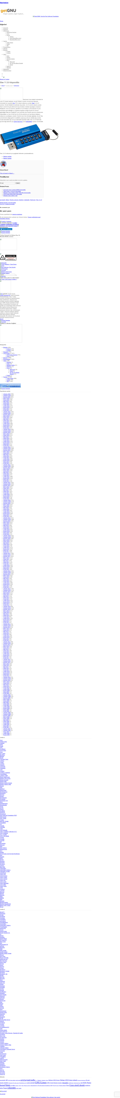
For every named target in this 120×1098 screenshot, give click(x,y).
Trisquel (2, 1040)
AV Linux (2, 753)
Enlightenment (4, 803)
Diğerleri (9, 67)
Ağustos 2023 (6, 447)
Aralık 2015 (6, 583)
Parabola (2, 937)
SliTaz (1, 1003)
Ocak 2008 (6, 723)
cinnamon (43, 1080)
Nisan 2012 (6, 647)
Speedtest (2, 1014)
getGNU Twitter (4, 821)
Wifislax (2, 1062)
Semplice (2, 993)
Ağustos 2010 (6, 677)
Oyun (8, 60)
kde (82, 1082)
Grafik (8, 44)
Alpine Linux (3, 741)
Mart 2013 (6, 631)
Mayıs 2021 (6, 487)
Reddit (1, 975)
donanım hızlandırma (82, 1080)
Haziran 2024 (6, 432)
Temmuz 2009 (7, 696)
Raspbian (2, 972)
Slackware (33, 200)
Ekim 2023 (6, 444)
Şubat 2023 (6, 456)
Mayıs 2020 (6, 504)
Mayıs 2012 (6, 646)
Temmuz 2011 (7, 661)
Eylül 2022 (6, 463)
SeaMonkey (3, 991)
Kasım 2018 (6, 531)
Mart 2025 (6, 419)
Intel (1, 846)
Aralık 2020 (6, 494)
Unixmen (2, 1050)
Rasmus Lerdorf (27, 1085)
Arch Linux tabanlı (11, 1080)
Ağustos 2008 (6, 712)
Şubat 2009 (6, 703)
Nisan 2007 (6, 731)
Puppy (1, 965)
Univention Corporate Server (7, 1049)
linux (7, 1085)
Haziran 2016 (6, 574)
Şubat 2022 (6, 473)
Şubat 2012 (6, 650)
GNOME (2, 827)
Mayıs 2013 (6, 628)
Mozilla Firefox (4, 902)
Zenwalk (2, 1071)
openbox (16, 1085)
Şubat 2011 (6, 668)
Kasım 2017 (6, 549)
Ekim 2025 (6, 408)
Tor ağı (54, 1085)
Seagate (2, 990)
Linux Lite (2, 880)
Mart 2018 (6, 543)
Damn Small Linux (5, 777)
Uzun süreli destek (77, 1085)
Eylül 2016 (6, 569)
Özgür (5, 1088)
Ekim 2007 (6, 726)
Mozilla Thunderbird (5, 904)
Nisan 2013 (6, 630)
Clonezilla (2, 766)
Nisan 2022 (6, 470)
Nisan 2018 (6, 541)
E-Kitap (8, 51)
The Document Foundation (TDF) (45, 1085)
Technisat (2, 1034)
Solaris (2, 1006)
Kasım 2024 (6, 425)
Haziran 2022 (6, 467)
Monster (2, 901)
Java (1, 850)
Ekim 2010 (6, 674)
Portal (11, 64)
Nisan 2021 (6, 488)
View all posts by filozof (7, 173)
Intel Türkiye (3, 848)
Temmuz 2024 (7, 431)
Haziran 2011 (6, 662)
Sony (1, 1009)
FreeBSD (2, 811)
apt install (2, 200)
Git (1, 824)
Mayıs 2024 (6, 434)
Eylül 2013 (6, 622)
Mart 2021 (6, 490)
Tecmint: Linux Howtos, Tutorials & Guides (11, 1033)
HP (1, 842)
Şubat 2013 (6, 633)
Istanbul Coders (11, 58)
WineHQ (2, 1064)
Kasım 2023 (6, 442)
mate (13, 1085)
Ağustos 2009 (6, 695)
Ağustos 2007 (6, 729)
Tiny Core (2, 1036)
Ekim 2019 (6, 515)
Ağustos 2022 (6, 464)
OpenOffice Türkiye (5, 925)
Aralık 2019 (6, 512)
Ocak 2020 (6, 510)
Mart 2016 (6, 578)
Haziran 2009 (6, 698)
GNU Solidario (4, 833)
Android (2, 743)
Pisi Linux (2, 956)
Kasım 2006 (6, 734)
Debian (11, 36)
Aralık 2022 (6, 459)
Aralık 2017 (6, 547)
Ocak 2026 (6, 404)
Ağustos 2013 (6, 624)
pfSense (2, 946)
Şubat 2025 (6, 420)
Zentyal (2, 1070)
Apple (1, 746)
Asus (1, 752)
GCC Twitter (3, 834)
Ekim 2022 (6, 462)
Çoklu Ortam (10, 42)
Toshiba (2, 1039)
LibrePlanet (3, 873)
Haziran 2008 (6, 715)
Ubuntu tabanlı (62, 1085)
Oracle (1, 929)
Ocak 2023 (6, 457)
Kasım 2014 (6, 602)
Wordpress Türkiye (5, 1067)
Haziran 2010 (6, 680)
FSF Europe (3, 817)
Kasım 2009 (6, 690)
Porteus (2, 963)
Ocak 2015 (6, 599)
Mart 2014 (6, 613)
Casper (2, 762)
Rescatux (2, 978)
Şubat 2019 (6, 526)
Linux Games (3, 877)
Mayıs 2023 (6, 451)
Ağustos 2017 (6, 553)
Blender (2, 756)
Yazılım (5, 41)
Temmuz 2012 (7, 643)
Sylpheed (2, 1022)
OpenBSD (2, 919)
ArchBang (2, 749)
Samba (2, 984)
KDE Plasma (87, 1083)
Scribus (2, 988)
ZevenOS (2, 1073)
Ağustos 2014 (6, 606)
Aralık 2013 (6, 618)
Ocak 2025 (6, 422)
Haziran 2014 (6, 609)
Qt (0, 934)
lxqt (11, 1085)
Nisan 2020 (6, 506)
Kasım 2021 (6, 478)
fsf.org (1, 319)
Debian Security (4, 780)
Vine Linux (3, 1055)
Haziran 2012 (6, 644)
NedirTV (9, 66)
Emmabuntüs (3, 805)
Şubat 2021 (6, 491)
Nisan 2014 (6, 612)
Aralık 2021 (6, 476)
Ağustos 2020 (6, 500)
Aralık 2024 (6, 423)
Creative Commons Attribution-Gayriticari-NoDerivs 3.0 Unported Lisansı (9, 224)
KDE (1, 858)
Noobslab (2, 916)
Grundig (2, 839)
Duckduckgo (3, 797)
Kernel (2, 859)
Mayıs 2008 (6, 717)
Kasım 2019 (6, 513)
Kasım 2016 (6, 566)
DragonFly (3, 793)
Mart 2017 (6, 560)
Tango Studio (3, 1030)
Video (4, 54)
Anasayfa (5, 28)
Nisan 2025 (6, 417)
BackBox (2, 755)
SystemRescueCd (4, 1027)
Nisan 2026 (6, 400)
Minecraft (12, 61)
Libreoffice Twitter (5, 871)
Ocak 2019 (6, 528)
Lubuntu (2, 890)
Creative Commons (5, 772)
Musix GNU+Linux (5, 905)
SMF (1, 1005)
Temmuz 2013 (7, 625)
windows (87, 1085)
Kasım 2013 (6, 619)
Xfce (1, 1068)
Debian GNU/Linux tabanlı (68, 1080)
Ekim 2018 (6, 532)
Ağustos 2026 (6, 394)
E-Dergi (8, 53)
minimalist (26, 200)
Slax (33, 103)
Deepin (2, 786)
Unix (67, 1085)
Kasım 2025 (6, 407)
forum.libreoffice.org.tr (15, 38)
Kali (1, 855)
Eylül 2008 (6, 711)
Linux (8, 33)
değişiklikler (29, 121)
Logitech (2, 889)
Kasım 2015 (6, 584)
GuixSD (2, 840)
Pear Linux (3, 941)
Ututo (1, 1052)
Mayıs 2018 (6, 540)
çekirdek (11, 1087)
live (14, 103)
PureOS (2, 966)
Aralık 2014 (6, 600)
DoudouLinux (3, 791)
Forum (8, 35)
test (37, 1085)
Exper (1, 806)
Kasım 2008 (6, 708)
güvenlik (65, 1083)
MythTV (2, 912)
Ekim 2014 (6, 603)
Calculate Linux (4, 759)
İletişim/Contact (7, 70)
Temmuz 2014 (7, 608)
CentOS (2, 763)
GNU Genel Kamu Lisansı (54, 1083)
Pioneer (2, 955)
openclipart (3, 921)
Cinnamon (2, 768)
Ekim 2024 (6, 426)
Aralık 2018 (6, 529)
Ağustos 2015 (6, 588)
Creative (2, 771)
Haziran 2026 (6, 397)
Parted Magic (3, 938)
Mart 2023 (6, 454)
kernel (2, 1085)
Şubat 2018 (6, 544)
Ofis (8, 45)
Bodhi (1, 758)
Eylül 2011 (6, 658)
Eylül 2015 (6, 587)
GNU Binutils (3, 830)
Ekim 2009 (6, 692)
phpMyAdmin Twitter (5, 953)
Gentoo (2, 820)
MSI (1, 899)
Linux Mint (3, 884)
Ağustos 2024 (6, 429)
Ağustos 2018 (6, 535)
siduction (2, 997)
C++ (36, 1080)
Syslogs (2, 1024)
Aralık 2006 (6, 733)
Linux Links (3, 881)
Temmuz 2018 (7, 537)
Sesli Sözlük (3, 994)
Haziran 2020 (6, 503)
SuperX (2, 1021)
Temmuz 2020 (7, 501)
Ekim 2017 (6, 550)
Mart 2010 (6, 684)
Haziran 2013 (6, 627)
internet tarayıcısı (77, 1082)
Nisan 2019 (6, 523)
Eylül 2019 (6, 516)
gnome (32, 1083)
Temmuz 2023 (7, 448)
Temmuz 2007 (7, 730)
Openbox (2, 918)
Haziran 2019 (6, 521)
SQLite (2, 1015)
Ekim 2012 (6, 639)
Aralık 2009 (6, 689)
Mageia (2, 893)
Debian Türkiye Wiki (5, 784)
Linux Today (3, 886)
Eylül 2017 (6, 552)
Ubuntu (2, 1042)
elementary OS (4, 800)
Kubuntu (2, 862)
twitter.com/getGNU (5, 295)
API (6, 1080)
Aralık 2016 (6, 565)
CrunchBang (3, 774)
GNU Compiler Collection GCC (8, 831)
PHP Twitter (3, 950)
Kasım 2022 (6, 460)
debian (7, 200)
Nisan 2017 (6, 559)
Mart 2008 (6, 720)
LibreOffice (3, 868)
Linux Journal (3, 879)
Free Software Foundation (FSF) (8, 815)
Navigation (4, 3)
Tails (1, 1028)
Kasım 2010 (6, 672)
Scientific (2, 987)
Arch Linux (3, 750)
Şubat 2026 (6, 403)
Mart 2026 (6, 401)
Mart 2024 (6, 436)
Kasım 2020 (6, 495)
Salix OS (2, 983)
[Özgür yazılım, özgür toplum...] (12, 14)
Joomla (2, 852)
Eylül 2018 (6, 534)
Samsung (2, 986)
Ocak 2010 (6, 687)
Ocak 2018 (6, 546)
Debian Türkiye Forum (6, 783)
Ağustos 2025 (6, 411)
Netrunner (2, 913)
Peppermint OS (4, 944)
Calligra (2, 761)
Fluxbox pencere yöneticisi (17, 200)
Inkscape (2, 845)
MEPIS (2, 898)
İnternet (5, 48)
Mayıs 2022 (6, 469)
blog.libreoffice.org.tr (15, 39)
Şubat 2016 (6, 580)
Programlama (6, 47)
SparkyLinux (3, 1012)
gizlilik (28, 1082)
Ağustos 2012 (6, 642)
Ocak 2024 (6, 439)
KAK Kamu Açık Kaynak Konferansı (10, 853)
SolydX (2, 1008)
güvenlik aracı (71, 1082)
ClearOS (2, 765)
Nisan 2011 (6, 665)
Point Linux (3, 962)
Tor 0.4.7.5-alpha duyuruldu (7, 204)
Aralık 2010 (6, 671)
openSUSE (3, 928)
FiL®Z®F (2, 1094)
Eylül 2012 (6, 640)
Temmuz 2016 (7, 572)
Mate (1, 896)
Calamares (39, 1080)
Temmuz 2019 (7, 519)
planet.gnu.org (3, 959)
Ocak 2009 (6, 705)
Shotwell (2, 996)
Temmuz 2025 (7, 413)
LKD (1, 887)
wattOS (2, 1058)
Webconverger (4, 1059)
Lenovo (2, 865)
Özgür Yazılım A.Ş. (5, 932)
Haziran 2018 (6, 538)
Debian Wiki (3, 781)
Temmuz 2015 (7, 590)
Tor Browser (3, 1037)
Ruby (1, 980)
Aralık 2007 (6, 724)
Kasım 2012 (6, 637)
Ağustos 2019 (6, 518)
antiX (1, 744)
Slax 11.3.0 (39, 200)
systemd (2, 1025)
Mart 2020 (6, 507)
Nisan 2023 (6, 453)
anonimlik (2, 1080)
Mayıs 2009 (6, 699)
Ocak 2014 (6, 616)
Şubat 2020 (6, 509)
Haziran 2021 (6, 485)
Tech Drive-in (3, 1031)
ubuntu (57, 1085)
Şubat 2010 (6, 686)
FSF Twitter (3, 818)
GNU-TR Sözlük (4, 836)
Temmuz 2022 (7, 466)
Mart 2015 (6, 596)
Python (8, 57)
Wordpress (2, 1065)
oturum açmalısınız (17, 214)
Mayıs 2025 (6, 416)
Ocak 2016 (6, 581)
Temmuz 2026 (7, 395)
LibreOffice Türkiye (5, 870)
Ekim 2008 (6, 709)
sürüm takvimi (33, 1085)
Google (2, 837)
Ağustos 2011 (6, 659)
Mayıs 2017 (6, 557)
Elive (1, 802)
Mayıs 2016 (6, 575)
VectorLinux (3, 1053)
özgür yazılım (18, 1088)
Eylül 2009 (6, 693)
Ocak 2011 (6, 670)
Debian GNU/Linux (5, 778)
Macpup (2, 892)
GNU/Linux (6, 30)
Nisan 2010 (6, 683)
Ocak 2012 (6, 652)
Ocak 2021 (6, 493)
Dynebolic (2, 799)
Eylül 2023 (6, 445)
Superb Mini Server (5, 1019)
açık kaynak (18, 1080)
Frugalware (3, 814)
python (22, 1085)
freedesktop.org (22, 1082)
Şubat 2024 (6, 438)
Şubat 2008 (6, 721)
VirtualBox (3, 1056)
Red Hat (2, 977)
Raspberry (2, 969)
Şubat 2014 (6, 615)
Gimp (8, 56)
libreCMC (2, 867)
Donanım (5, 29)
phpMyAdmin (3, 952)
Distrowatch (3, 790)
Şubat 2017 (6, 562)
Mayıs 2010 (6, 681)
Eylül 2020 (6, 498)
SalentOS (2, 981)
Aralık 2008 (6, 706)
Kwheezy (2, 864)
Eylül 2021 (6, 481)
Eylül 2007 (6, 727)
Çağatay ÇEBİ (4, 775)
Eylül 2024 (6, 428)
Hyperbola (2, 843)
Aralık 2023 (6, 441)
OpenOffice (3, 924)
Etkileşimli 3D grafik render (13, 1082)
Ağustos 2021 (6, 482)
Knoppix (2, 861)
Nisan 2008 (6, 718)
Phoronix (2, 947)
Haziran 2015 (6, 591)
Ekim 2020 (6, 497)
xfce (1, 1088)
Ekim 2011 (6, 656)
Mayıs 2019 (6, 522)
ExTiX (2, 808)
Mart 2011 (6, 667)
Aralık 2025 (6, 405)
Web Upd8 (3, 1061)
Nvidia (2, 915)
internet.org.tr (3, 849)
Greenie (2, 825)
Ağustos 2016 (6, 571)
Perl (1, 943)
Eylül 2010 (6, 675)
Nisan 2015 (6, 594)
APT (1, 747)
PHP (1, 949)
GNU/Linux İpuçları (11, 32)
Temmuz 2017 (7, 554)
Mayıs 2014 (6, 611)
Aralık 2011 (6, 653)
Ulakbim (2, 1046)
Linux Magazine (4, 883)
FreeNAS (2, 812)
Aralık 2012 (6, 636)
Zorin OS (2, 1074)
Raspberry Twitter (4, 971)
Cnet (1, 769)
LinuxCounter (3, 876)
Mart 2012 (6, 649)
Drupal (2, 796)
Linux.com (3, 874)
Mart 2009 (6, 702)
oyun (20, 1085)
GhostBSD (3, 822)
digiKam (2, 789)
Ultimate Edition (4, 1048)
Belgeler (5, 50)
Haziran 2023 (6, 450)
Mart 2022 (6, 472)
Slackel (2, 999)
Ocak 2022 (6, 475)
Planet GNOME (4, 958)
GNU (1, 828)
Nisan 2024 (6, 435)
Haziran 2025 (6, 414)
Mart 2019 (6, 525)
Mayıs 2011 (6, 664)
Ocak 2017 (6, 563)
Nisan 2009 (6, 701)
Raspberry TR (3, 974)
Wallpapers (6, 69)
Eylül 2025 (6, 410)
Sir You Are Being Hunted (16, 63)
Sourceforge (3, 1011)
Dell (1, 787)
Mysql (1, 907)
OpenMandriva (4, 922)
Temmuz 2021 (7, 484)
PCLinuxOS (3, 940)
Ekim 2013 (6, 621)
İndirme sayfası (7, 156)
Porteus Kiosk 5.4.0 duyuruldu (8, 202)
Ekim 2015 (6, 585)
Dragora (2, 794)
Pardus (2, 935)
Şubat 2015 (6, 597)
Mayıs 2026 (6, 398)
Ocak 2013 (6, 634)
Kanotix (2, 856)
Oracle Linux (3, 931)
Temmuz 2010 (7, 678)
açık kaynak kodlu (27, 1080)
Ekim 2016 (6, 568)
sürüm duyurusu (18, 121)
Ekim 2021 (6, 479)
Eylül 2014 (6, 605)
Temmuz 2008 (7, 714)
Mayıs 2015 (6, 593)
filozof (2, 85)
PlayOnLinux (3, 960)
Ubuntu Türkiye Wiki (5, 1045)
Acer (1, 740)
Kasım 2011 (6, 655)
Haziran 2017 (6, 556)
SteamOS (2, 1017)
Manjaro (2, 895)
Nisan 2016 (6, 577)
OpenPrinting (3, 927)
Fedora (2, 809)
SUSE (1, 1018)
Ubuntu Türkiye (4, 1043)
